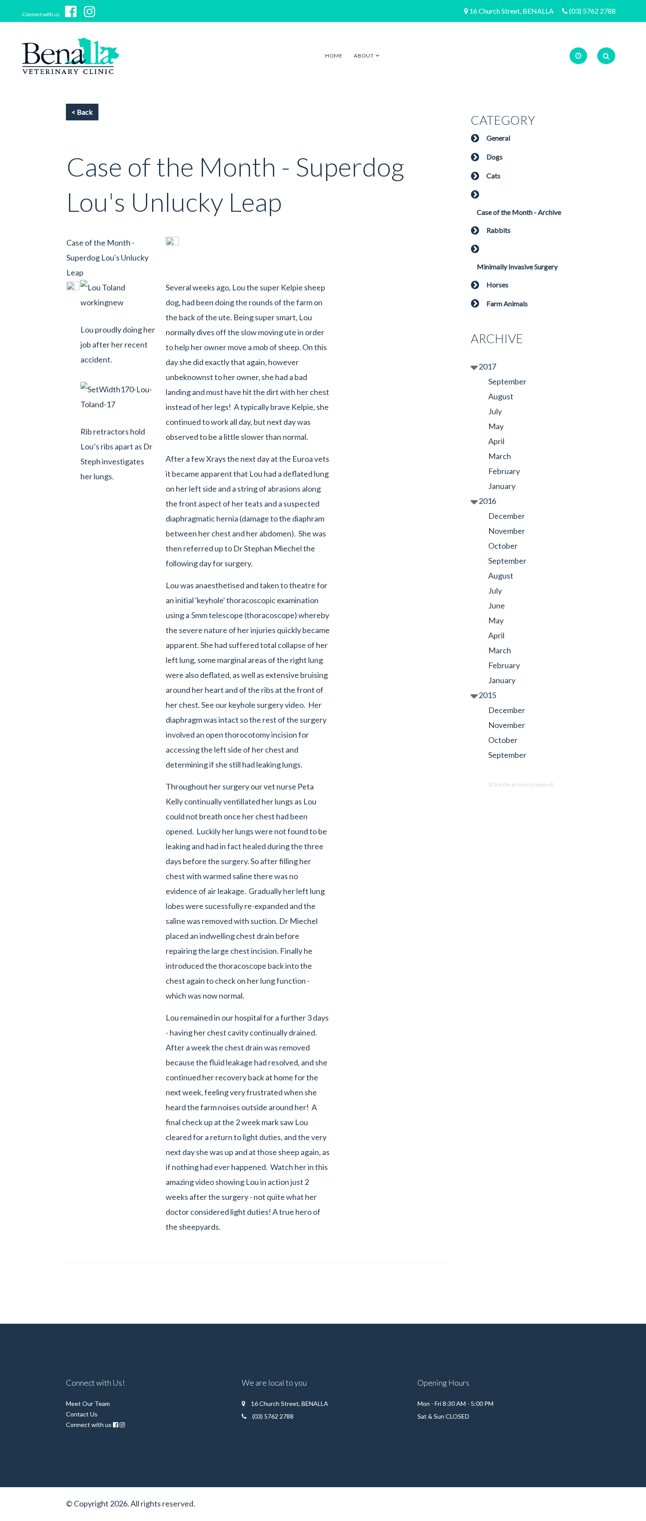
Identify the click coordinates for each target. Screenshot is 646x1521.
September (507, 381)
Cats (493, 175)
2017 (487, 366)
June (496, 605)
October (503, 545)
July (495, 411)
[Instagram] (93, 11)
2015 (487, 695)
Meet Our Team (88, 1403)
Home (333, 55)
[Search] (606, 55)
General (498, 138)
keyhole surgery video (266, 705)
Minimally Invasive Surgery (517, 266)
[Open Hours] (578, 55)
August (500, 396)
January (501, 486)
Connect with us (41, 14)
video (204, 1182)
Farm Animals (507, 303)
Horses (497, 284)
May (496, 426)
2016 (487, 501)
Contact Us (82, 1414)
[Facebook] (74, 11)
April (496, 441)
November (506, 531)
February (504, 471)
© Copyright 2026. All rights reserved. (130, 1503)
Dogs (494, 156)
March (499, 456)
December (506, 516)
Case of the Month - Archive (519, 212)
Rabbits (498, 230)
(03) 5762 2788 (592, 11)
